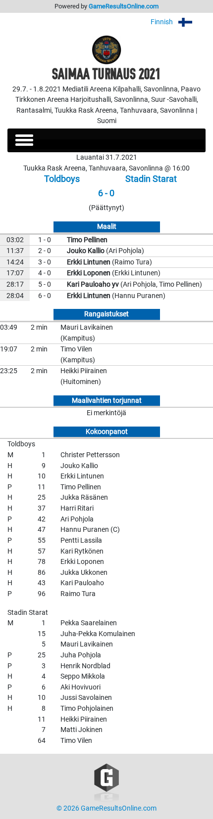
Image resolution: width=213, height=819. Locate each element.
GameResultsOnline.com (124, 6)
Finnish (162, 22)
